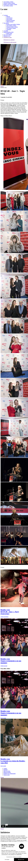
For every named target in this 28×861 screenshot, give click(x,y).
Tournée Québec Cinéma (9, 3)
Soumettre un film (7, 37)
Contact (5, 768)
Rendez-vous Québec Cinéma (10, 4)
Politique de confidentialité (9, 773)
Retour (2, 86)
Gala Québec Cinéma (8, 1)
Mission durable (7, 772)
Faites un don (6, 774)
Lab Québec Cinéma (8, 5)
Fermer (2, 777)
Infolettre (5, 769)
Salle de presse (6, 771)
